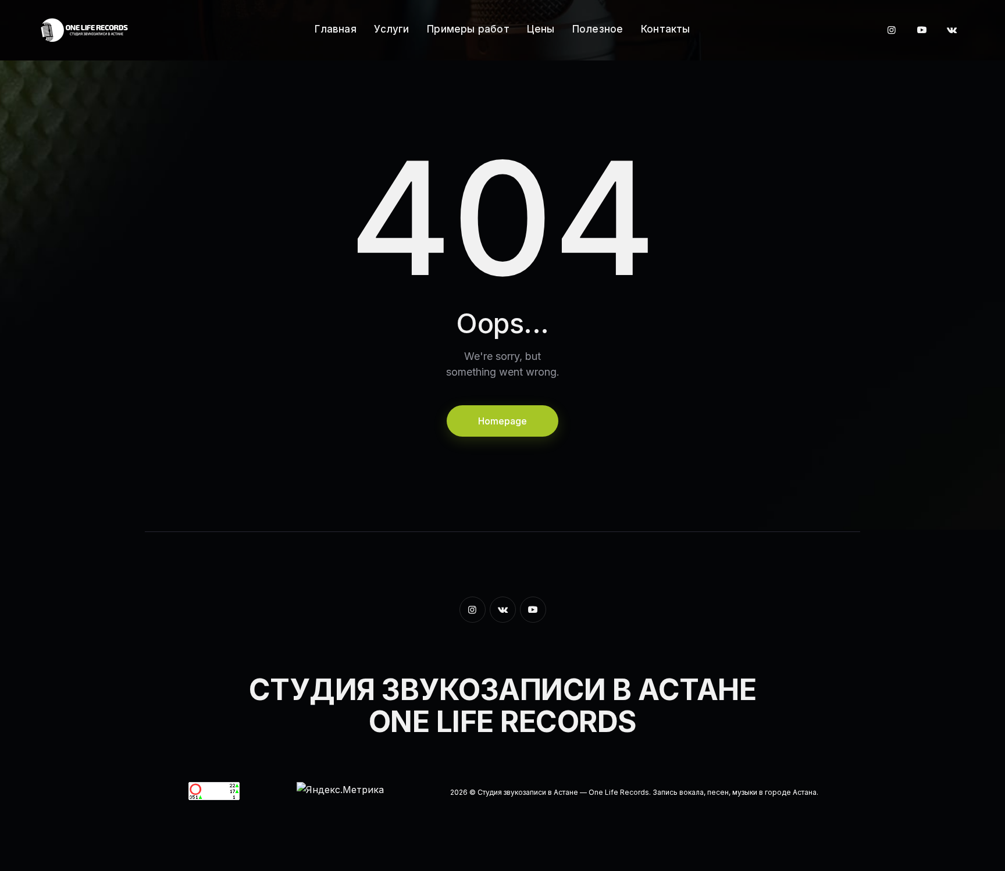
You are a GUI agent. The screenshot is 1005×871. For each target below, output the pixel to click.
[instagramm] (891, 30)
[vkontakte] (952, 30)
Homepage (502, 421)
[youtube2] (922, 30)
